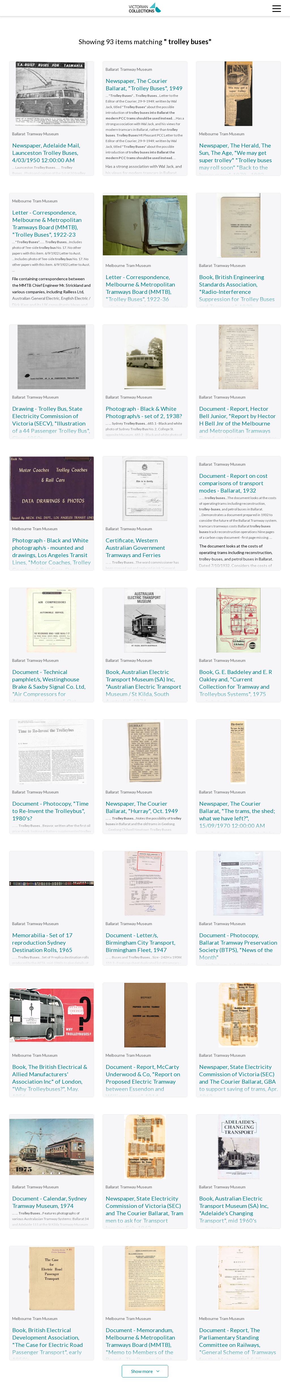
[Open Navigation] (253, 8)
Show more (142, 1371)
